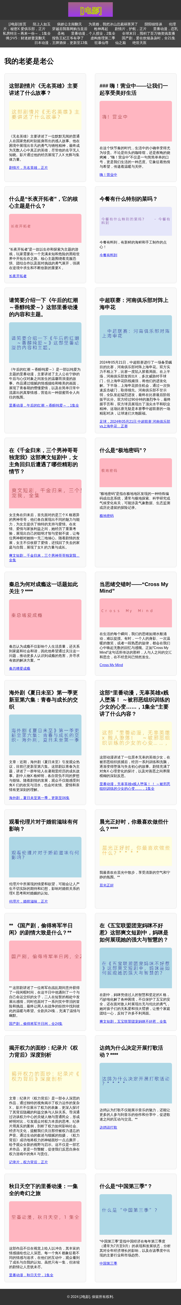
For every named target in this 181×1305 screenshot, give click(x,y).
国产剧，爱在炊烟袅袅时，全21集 (148, 38)
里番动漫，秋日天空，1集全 (31, 1275)
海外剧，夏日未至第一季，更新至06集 (39, 798)
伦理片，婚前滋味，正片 (28, 901)
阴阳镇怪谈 (153, 24)
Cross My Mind (111, 665)
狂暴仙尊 (101, 43)
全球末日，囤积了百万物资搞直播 (148, 33)
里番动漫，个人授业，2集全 (93, 33)
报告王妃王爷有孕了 (68, 38)
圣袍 (60, 33)
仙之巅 (120, 43)
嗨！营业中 (108, 175)
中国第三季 (108, 1263)
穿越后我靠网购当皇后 (69, 29)
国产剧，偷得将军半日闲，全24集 (35, 1024)
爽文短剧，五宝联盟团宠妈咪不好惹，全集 (133, 1021)
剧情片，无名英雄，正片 (28, 168)
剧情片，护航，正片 (131, 29)
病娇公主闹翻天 (69, 24)
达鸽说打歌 (108, 1127)
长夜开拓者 (18, 276)
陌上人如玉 (42, 24)
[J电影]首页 (17, 24)
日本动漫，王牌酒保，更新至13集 (61, 43)
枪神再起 (101, 29)
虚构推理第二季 (102, 38)
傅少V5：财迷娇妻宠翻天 (25, 38)
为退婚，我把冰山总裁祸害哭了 (113, 24)
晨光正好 (107, 885)
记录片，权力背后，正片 (28, 1162)
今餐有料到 (108, 255)
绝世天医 (139, 43)
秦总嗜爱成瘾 (19, 668)
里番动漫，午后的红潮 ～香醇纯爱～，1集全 (44, 405)
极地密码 (107, 516)
